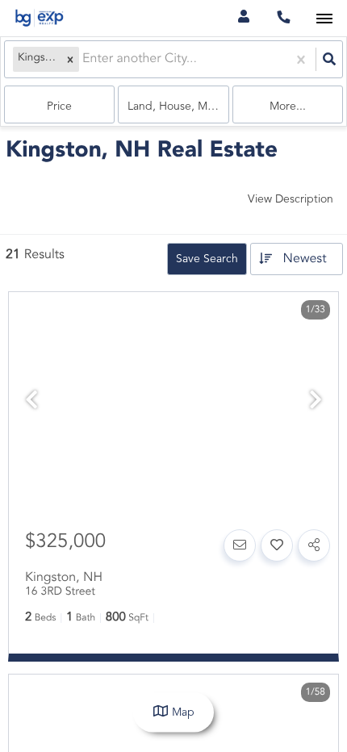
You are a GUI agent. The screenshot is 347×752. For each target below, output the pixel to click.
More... (288, 106)
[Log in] (243, 18)
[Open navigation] (324, 19)
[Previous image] (31, 402)
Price (59, 106)
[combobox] (84, 59)
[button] (70, 59)
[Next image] (315, 402)
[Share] (314, 545)
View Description (290, 199)
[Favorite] (277, 545)
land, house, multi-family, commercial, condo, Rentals (178, 106)
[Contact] (240, 545)
